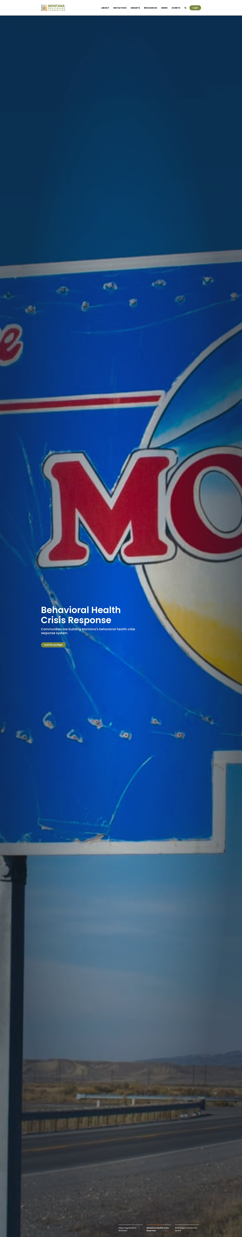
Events (176, 7)
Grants (135, 7)
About (105, 7)
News (164, 7)
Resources (150, 7)
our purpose (50, 644)
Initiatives (120, 7)
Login (195, 7)
